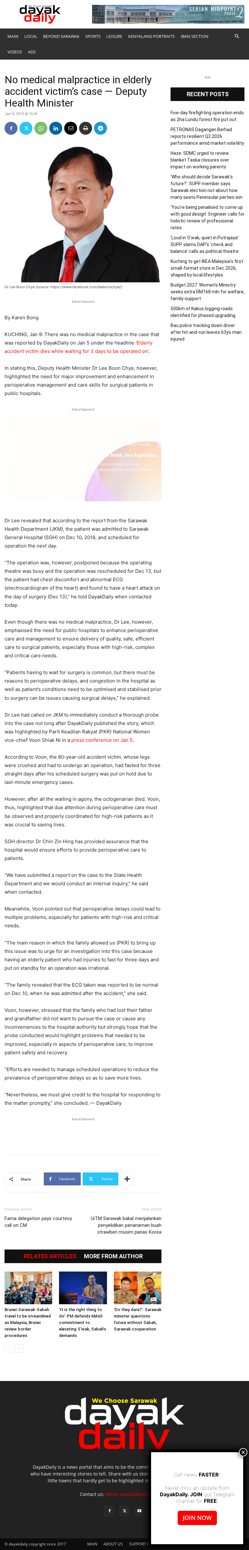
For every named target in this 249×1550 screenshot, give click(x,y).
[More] (127, 1178)
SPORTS (93, 36)
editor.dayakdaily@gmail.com (137, 1494)
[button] (236, 36)
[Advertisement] (83, 1132)
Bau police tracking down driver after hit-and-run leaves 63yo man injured (206, 332)
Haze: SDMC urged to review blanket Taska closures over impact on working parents (200, 160)
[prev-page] (9, 1348)
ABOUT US (113, 1544)
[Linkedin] (55, 128)
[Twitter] (25, 128)
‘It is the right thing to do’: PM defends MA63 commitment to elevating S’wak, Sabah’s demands (82, 1322)
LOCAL (30, 36)
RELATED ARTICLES (50, 1256)
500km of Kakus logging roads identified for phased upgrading (203, 312)
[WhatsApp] (40, 128)
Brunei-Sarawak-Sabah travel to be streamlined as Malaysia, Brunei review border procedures (28, 1322)
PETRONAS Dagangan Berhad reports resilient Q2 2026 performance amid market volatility (207, 136)
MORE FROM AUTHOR (113, 1256)
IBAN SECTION (194, 36)
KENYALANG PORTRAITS (151, 36)
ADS (32, 52)
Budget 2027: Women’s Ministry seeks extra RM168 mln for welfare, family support (207, 291)
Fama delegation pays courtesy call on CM (38, 1222)
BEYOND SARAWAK (61, 36)
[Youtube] (139, 1511)
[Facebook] (11, 128)
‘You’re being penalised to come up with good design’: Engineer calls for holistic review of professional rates (207, 217)
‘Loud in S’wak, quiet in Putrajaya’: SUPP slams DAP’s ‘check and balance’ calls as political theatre (205, 244)
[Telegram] (100, 128)
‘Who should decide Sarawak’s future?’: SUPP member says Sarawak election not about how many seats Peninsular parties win (207, 187)
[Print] (85, 128)
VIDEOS (14, 52)
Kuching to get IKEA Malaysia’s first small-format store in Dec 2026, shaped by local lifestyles (207, 268)
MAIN (12, 36)
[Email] (70, 128)
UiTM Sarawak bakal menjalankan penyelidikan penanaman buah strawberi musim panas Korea (126, 1225)
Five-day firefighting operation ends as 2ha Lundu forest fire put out (207, 116)
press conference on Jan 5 (102, 740)
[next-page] (19, 1348)
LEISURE (114, 36)
